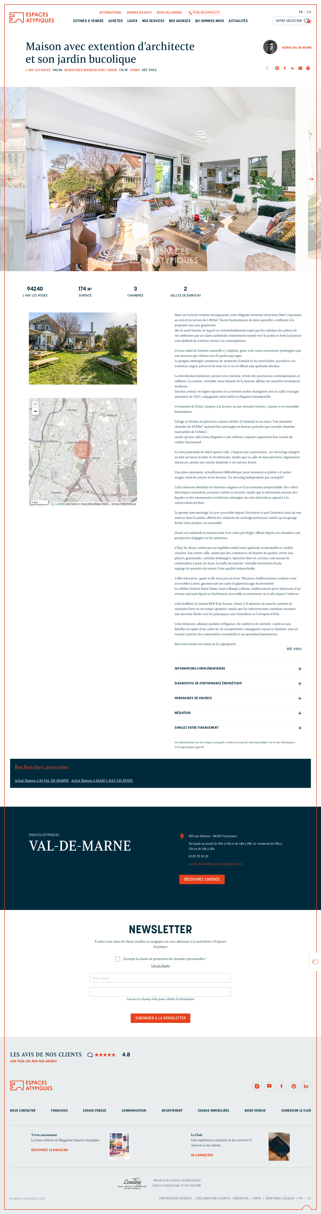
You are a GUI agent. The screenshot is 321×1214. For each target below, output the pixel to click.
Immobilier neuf (139, 13)
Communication (134, 1111)
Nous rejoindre (169, 13)
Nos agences (179, 21)
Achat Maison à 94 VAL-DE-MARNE (42, 781)
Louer (132, 21)
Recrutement (172, 1111)
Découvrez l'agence (202, 880)
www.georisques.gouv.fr (189, 747)
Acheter (115, 21)
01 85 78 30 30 (198, 856)
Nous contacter (23, 1111)
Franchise (59, 1111)
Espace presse (94, 1111)
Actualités (238, 21)
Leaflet (59, 504)
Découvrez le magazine (49, 1150)
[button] (83, 449)
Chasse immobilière (213, 1111)
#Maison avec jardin (100, 70)
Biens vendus (255, 1111)
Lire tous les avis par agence (33, 1061)
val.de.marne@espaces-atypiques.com (215, 864)
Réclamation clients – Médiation (222, 1198)
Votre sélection (293, 21)
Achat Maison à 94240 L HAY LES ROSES (102, 781)
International (110, 13)
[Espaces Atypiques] (31, 21)
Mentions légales (280, 1198)
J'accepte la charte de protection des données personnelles (164, 959)
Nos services (153, 21)
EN (309, 12)
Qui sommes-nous (209, 21)
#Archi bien (73, 70)
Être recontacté (206, 13)
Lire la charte (160, 966)
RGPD (257, 1198)
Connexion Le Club (296, 1111)
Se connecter (202, 1155)
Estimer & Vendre (88, 21)
